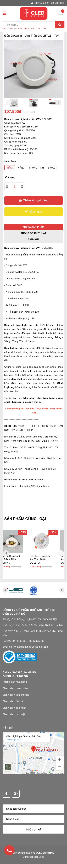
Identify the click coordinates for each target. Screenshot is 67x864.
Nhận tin (32, 829)
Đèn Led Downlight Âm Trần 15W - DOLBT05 (16, 559)
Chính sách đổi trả (13, 701)
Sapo (41, 856)
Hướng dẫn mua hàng (15, 681)
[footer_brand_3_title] (13, 590)
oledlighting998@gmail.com (34, 486)
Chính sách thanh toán (15, 688)
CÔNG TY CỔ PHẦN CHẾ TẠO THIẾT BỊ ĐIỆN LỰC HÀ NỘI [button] (28, 611)
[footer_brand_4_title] (33, 590)
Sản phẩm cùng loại (25, 519)
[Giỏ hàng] (60, 14)
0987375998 (57, 3)
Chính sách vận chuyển (16, 694)
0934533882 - (42, 3)
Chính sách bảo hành (14, 707)
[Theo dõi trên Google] (16, 794)
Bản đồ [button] (8, 728)
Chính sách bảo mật (14, 714)
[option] (14, 103)
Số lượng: (10, 177)
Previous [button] (9, 102)
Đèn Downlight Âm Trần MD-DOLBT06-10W (48, 559)
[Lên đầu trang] (61, 847)
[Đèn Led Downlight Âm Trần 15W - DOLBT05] (18, 541)
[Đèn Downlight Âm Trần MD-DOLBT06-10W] (49, 541)
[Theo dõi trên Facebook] (6, 794)
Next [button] (58, 102)
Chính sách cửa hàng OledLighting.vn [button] (19, 674)
